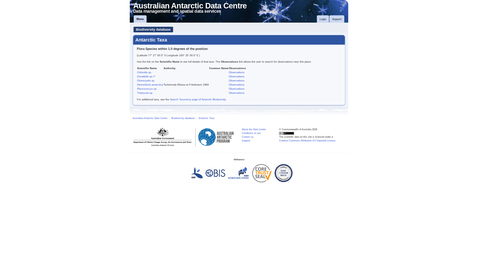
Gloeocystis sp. (146, 80)
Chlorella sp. (144, 72)
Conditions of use (251, 133)
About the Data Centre (254, 129)
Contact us (248, 137)
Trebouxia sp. (145, 92)
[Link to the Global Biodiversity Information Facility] (197, 173)
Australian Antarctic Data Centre (150, 118)
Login (323, 19)
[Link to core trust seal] (262, 173)
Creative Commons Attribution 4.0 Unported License (307, 140)
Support (337, 19)
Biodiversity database (153, 29)
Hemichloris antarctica (150, 84)
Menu (140, 19)
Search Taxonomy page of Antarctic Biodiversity (198, 99)
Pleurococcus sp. (147, 88)
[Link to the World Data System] (238, 173)
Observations (236, 72)
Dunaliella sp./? (146, 76)
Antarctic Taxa (206, 118)
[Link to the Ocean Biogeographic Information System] (215, 173)
